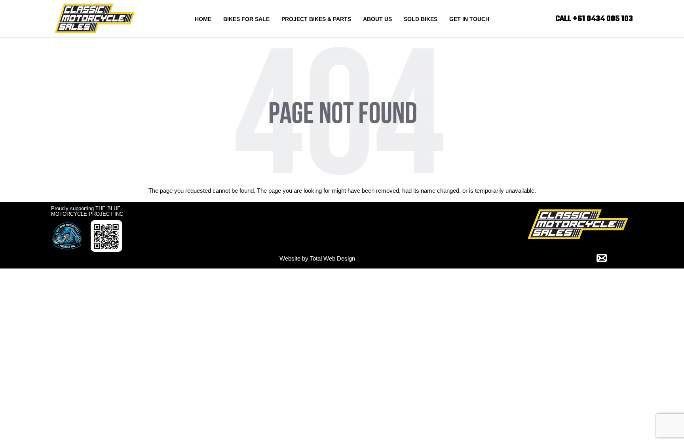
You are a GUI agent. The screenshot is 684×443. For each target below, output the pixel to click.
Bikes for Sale (246, 19)
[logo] (94, 17)
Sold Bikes (420, 19)
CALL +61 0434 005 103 (594, 19)
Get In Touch (469, 19)
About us (377, 19)
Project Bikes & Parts (316, 19)
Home (203, 19)
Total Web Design (332, 258)
